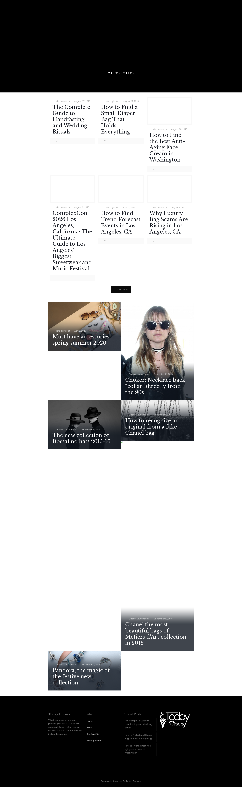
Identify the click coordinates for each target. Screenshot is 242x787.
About (90, 727)
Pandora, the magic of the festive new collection (81, 676)
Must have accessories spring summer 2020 (81, 340)
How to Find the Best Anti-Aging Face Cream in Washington (167, 147)
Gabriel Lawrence (138, 374)
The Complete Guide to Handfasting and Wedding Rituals (71, 119)
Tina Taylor (61, 101)
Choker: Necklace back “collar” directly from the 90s (155, 386)
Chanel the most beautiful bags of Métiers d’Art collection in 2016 (155, 633)
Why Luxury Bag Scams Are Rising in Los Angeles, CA (168, 222)
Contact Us (93, 734)
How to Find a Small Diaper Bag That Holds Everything (119, 119)
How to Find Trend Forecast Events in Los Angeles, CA (120, 222)
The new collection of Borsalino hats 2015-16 (81, 438)
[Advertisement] (121, 49)
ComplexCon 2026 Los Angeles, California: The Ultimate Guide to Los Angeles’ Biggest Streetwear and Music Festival (72, 241)
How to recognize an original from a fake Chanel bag (152, 426)
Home (90, 721)
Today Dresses (133, 781)
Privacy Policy (94, 740)
